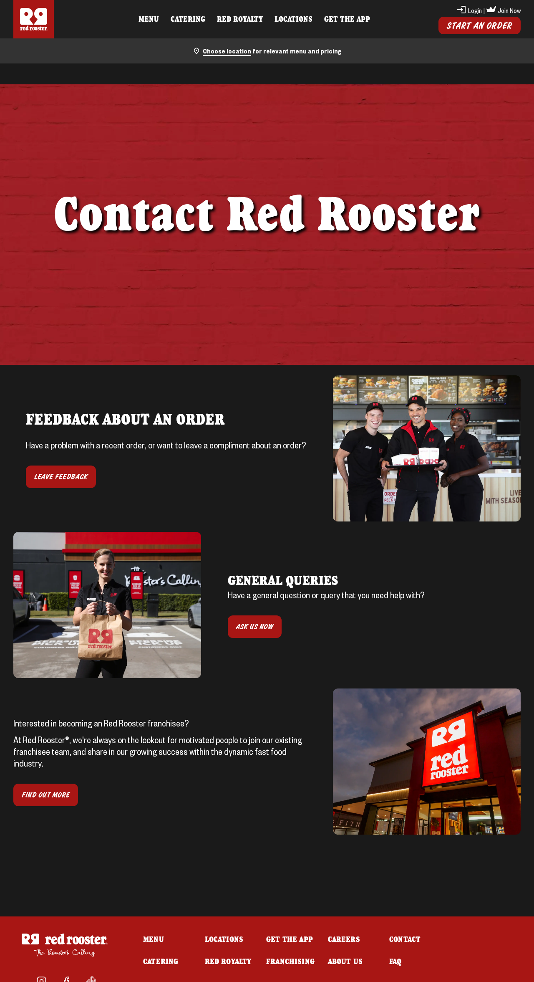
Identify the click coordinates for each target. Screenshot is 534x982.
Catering (188, 18)
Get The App (347, 18)
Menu (149, 18)
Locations (293, 18)
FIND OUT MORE (46, 795)
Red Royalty (240, 18)
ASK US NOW (254, 626)
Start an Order (479, 25)
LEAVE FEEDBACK (61, 476)
